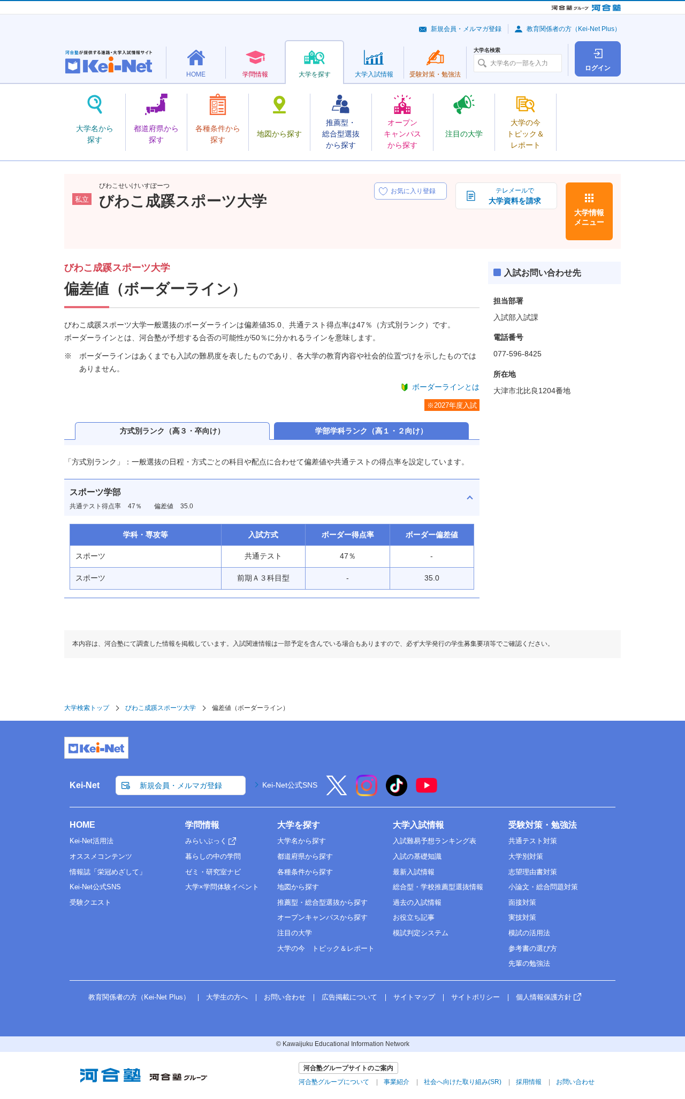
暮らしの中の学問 (213, 856)
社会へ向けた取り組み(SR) (462, 1082)
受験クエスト (90, 902)
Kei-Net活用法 (91, 841)
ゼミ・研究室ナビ (213, 872)
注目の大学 (294, 933)
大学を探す (298, 824)
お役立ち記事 (414, 917)
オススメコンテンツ (101, 856)
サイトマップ (414, 997)
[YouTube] (426, 792)
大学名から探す (301, 841)
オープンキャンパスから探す (322, 917)
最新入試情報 (414, 872)
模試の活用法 (529, 933)
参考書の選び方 (532, 948)
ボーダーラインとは (446, 387)
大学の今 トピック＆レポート (326, 948)
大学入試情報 (418, 824)
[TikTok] (396, 792)
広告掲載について (349, 997)
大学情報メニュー (589, 217)
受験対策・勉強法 (542, 824)
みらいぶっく (206, 841)
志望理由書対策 (532, 872)
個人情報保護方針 (544, 997)
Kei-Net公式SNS (289, 785)
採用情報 (529, 1082)
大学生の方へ (227, 997)
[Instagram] (366, 792)
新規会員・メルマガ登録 (466, 29)
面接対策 (522, 902)
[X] (336, 792)
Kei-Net (85, 785)
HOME (82, 824)
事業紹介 (396, 1082)
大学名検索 (487, 50)
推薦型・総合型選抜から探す (322, 902)
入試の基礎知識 (417, 856)
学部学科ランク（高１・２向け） (371, 430)
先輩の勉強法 (529, 963)
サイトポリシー (475, 997)
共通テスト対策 (532, 841)
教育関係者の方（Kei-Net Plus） (574, 29)
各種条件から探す (305, 872)
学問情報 (202, 824)
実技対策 (522, 917)
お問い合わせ (285, 997)
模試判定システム (420, 933)
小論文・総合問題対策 (543, 887)
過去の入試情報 (417, 902)
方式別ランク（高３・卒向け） (172, 430)
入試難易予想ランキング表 (434, 841)
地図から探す (298, 887)
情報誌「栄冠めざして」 (108, 872)
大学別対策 (525, 856)
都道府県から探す (305, 856)
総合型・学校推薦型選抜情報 (438, 887)
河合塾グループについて (334, 1082)
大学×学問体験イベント (222, 887)
